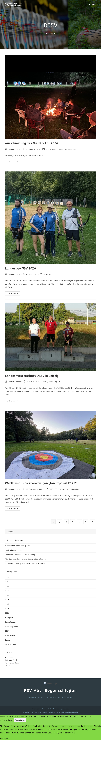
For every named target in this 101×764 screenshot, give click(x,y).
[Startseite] (47, 34)
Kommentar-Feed (12, 663)
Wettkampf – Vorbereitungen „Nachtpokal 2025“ (40, 483)
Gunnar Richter (14, 149)
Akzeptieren (20, 720)
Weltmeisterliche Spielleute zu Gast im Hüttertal (25, 564)
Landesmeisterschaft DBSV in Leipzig (32, 376)
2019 (7, 582)
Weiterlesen (13, 162)
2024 (7, 604)
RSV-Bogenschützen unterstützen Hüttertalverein (25, 559)
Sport (60, 149)
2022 (7, 595)
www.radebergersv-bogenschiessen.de (45, 697)
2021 (7, 591)
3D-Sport (9, 618)
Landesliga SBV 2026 (20, 268)
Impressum (36, 709)
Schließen (4, 739)
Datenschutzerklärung (50, 709)
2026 (47, 149)
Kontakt (69, 697)
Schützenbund (10, 635)
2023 (7, 600)
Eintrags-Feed (11, 660)
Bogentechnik (10, 622)
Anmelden (9, 657)
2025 (51, 489)
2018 (7, 577)
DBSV (54, 149)
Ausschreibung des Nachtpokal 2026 (31, 143)
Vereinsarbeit (70, 149)
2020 (7, 586)
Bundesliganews (11, 627)
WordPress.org (11, 666)
